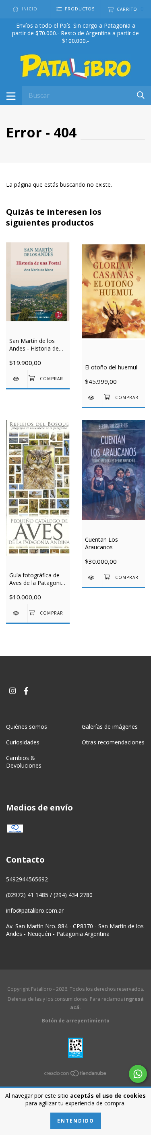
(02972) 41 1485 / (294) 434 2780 (49, 895)
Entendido (75, 1120)
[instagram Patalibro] (12, 691)
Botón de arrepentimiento (76, 1020)
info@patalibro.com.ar (35, 910)
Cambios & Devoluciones (23, 761)
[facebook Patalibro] (26, 691)
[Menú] (11, 95)
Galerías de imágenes (110, 726)
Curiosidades (22, 742)
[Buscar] (141, 95)
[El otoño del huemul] (92, 398)
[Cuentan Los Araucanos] (92, 578)
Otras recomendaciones (113, 742)
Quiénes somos (26, 726)
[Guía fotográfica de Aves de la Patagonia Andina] (16, 613)
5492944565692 (27, 879)
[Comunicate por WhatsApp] (138, 1074)
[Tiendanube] (75, 1075)
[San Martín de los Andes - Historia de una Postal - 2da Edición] (16, 379)
